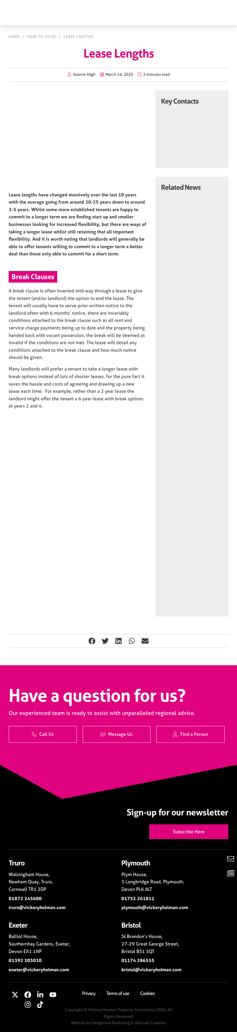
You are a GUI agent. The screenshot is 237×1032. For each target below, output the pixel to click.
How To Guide (41, 36)
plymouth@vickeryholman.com (154, 907)
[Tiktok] (40, 1004)
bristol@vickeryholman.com (151, 969)
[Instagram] (28, 1004)
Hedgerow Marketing (111, 1022)
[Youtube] (53, 995)
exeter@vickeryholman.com (39, 969)
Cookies (147, 993)
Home (14, 36)
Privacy (88, 993)
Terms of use (117, 993)
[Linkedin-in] (40, 995)
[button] (92, 641)
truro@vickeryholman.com (37, 907)
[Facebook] (28, 995)
